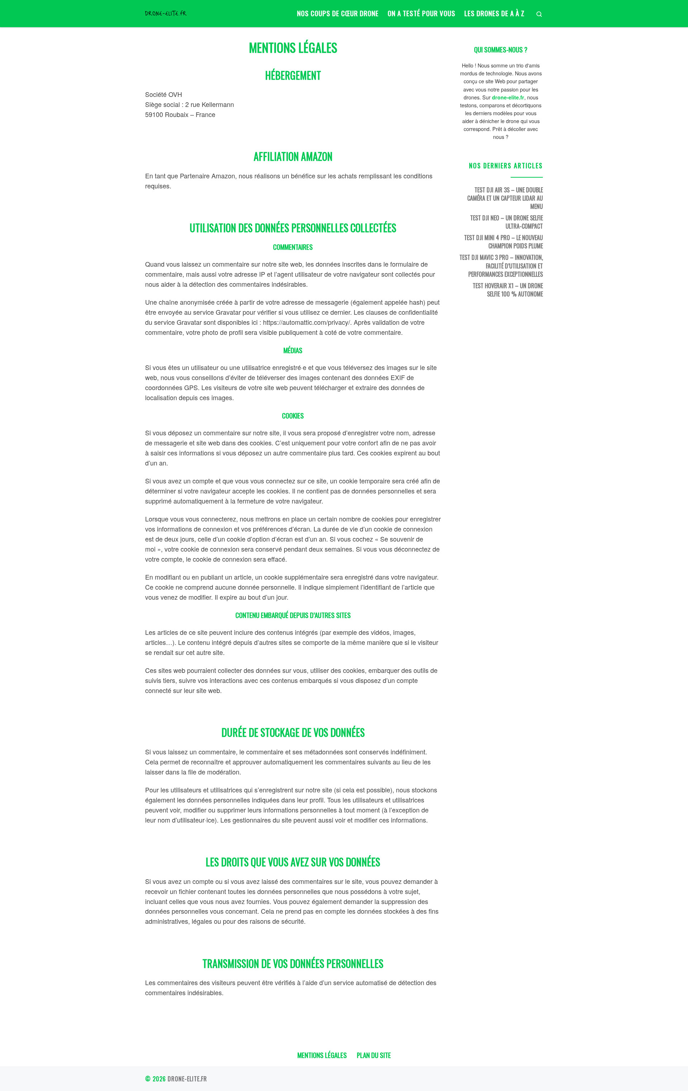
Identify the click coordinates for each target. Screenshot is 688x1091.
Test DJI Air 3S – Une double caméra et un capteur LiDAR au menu (505, 198)
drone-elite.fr (187, 1078)
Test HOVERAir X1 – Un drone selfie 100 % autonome (508, 289)
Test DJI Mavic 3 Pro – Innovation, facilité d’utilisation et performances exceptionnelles (501, 265)
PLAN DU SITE (374, 1055)
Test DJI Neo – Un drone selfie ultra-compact (506, 222)
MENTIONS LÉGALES (322, 1055)
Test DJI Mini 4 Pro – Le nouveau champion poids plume (503, 241)
